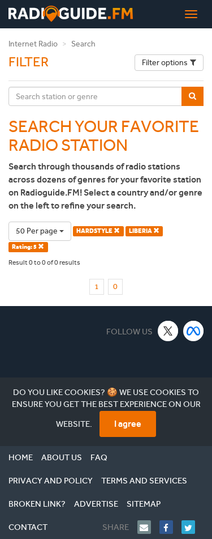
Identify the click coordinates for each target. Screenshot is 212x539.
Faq (98, 457)
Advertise (96, 504)
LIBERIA (141, 231)
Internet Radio (33, 44)
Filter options (165, 62)
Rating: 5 (25, 247)
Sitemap (144, 504)
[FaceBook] (170, 527)
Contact (27, 527)
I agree (127, 423)
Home (20, 457)
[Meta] (194, 331)
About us (61, 457)
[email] (148, 527)
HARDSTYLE (95, 231)
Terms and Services (144, 481)
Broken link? (37, 504)
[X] (168, 331)
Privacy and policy (50, 481)
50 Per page (37, 231)
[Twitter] (192, 527)
